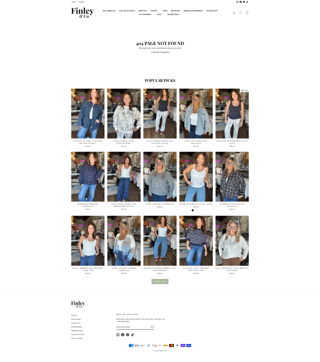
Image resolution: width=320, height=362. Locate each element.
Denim (154, 11)
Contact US (75, 323)
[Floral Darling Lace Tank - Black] (193, 210)
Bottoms (175, 11)
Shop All (142, 11)
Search (74, 315)
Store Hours (76, 319)
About (73, 2)
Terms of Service (78, 334)
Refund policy (76, 327)
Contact (82, 2)
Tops (165, 11)
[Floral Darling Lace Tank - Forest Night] (196, 210)
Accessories (145, 14)
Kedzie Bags (173, 14)
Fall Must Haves (127, 11)
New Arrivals (108, 11)
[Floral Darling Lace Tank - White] (199, 210)
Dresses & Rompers (193, 11)
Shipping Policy (77, 330)
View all (160, 281)
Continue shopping (160, 52)
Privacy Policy (77, 338)
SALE (159, 14)
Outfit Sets (212, 11)
